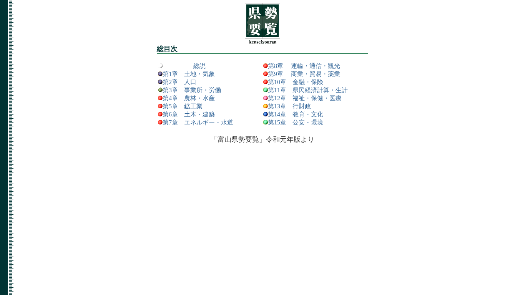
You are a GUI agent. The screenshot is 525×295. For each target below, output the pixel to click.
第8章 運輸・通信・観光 (304, 66)
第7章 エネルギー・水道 (198, 122)
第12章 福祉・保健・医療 (305, 98)
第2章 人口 (179, 82)
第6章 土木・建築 (189, 114)
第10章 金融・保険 (295, 82)
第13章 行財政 (289, 106)
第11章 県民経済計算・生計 (308, 90)
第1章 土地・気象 (189, 74)
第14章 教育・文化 (295, 114)
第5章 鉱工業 (183, 106)
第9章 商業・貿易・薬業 (304, 74)
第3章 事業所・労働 (192, 90)
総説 (196, 66)
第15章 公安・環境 (295, 122)
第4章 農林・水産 (189, 98)
